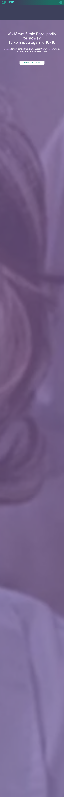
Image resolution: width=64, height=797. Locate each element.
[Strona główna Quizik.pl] (12, 2)
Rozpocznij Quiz (32, 63)
